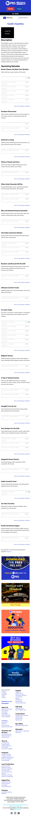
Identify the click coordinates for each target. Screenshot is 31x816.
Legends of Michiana (7, 775)
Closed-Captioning (6, 745)
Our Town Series (6, 770)
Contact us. (9, 551)
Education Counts (6, 767)
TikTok (3, 696)
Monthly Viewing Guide (7, 757)
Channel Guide (5, 737)
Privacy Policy (15, 804)
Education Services (6, 735)
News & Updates (6, 716)
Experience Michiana (7, 769)
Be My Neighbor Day (21, 710)
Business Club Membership (19, 719)
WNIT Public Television (15, 6)
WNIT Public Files (6, 715)
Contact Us (4, 720)
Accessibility (5, 713)
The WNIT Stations (6, 734)
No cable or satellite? (7, 748)
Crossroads (4, 785)
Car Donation (19, 696)
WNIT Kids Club (19, 708)
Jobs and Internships (7, 709)
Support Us (18, 692)
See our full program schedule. (22, 106)
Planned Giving (19, 693)
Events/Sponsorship (21, 702)
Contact (15, 813)
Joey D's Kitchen (6, 783)
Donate (17, 698)
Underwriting (19, 717)
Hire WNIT (4, 712)
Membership (19, 699)
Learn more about (19, 9)
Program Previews (6, 754)
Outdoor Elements (6, 782)
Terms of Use (6, 804)
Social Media (5, 747)
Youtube (4, 691)
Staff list (4, 723)
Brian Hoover (17, 809)
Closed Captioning (18, 813)
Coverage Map (5, 742)
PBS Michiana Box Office (22, 725)
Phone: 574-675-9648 (7, 726)
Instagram (4, 694)
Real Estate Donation (21, 695)
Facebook (4, 693)
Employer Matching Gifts (22, 715)
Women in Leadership (7, 776)
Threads (4, 697)
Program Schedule (6, 755)
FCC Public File (18, 806)
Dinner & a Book (6, 766)
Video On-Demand (6, 759)
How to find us (5, 725)
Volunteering (5, 710)
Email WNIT (5, 722)
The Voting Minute (6, 786)
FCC (11, 813)
